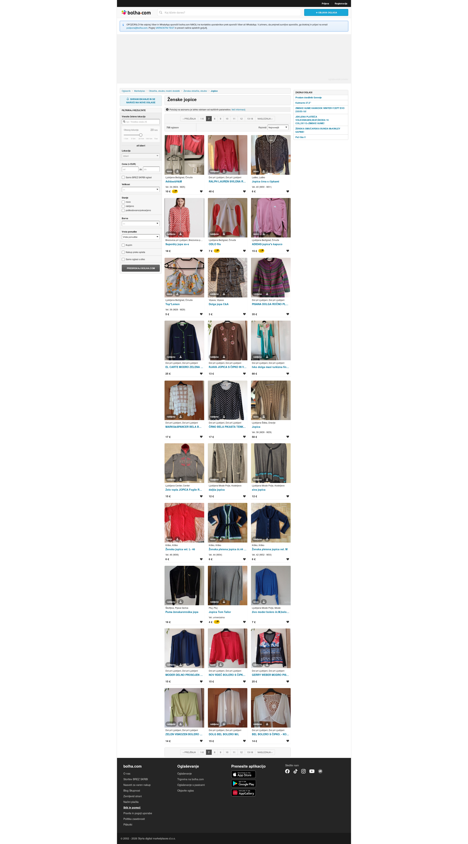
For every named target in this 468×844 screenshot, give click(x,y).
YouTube (311, 771)
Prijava (325, 3)
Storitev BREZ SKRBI (135, 779)
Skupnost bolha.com (320, 771)
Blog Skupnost (131, 790)
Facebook (287, 771)
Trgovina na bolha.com (190, 779)
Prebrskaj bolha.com (141, 268)
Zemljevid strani (132, 796)
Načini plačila (131, 802)
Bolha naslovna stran (136, 12)
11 (234, 118)
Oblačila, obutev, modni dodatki (164, 90)
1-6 (202, 118)
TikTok (295, 771)
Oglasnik (126, 90)
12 (241, 118)
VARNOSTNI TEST (165, 27)
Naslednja (265, 118)
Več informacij (238, 109)
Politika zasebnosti (134, 819)
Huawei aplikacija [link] (243, 792)
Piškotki (127, 824)
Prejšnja (189, 118)
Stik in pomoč (132, 807)
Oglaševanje (184, 773)
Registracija (341, 3)
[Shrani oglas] (201, 191)
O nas (126, 773)
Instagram (303, 771)
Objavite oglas (185, 790)
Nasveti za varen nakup (137, 785)
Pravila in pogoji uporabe (137, 813)
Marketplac (139, 90)
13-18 (250, 118)
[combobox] (229, 12)
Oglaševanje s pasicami (191, 785)
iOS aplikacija (243, 774)
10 (227, 118)
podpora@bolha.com (137, 27)
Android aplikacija (243, 783)
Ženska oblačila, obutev (195, 90)
